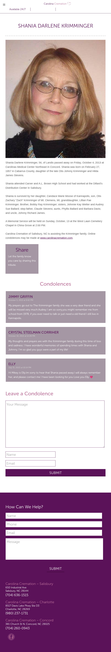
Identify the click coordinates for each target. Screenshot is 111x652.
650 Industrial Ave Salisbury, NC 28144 (16, 589)
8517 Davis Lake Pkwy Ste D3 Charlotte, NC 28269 (22, 607)
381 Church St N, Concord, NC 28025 (27, 624)
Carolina (55, 3)
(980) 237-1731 (16, 613)
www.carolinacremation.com (56, 237)
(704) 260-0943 (17, 628)
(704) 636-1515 (16, 595)
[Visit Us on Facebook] (11, 636)
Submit (55, 568)
